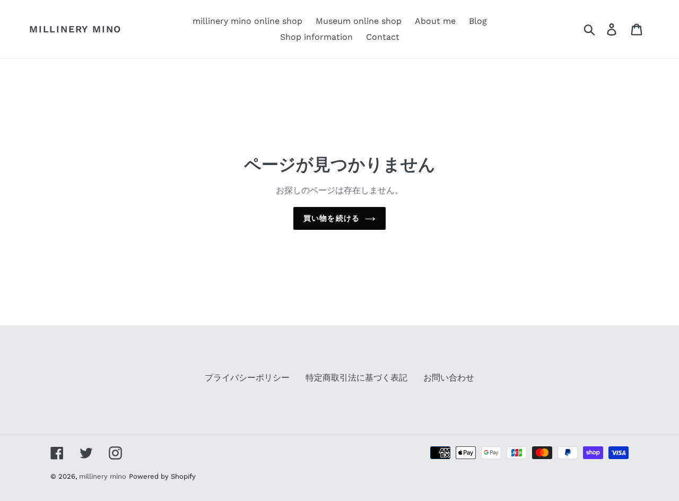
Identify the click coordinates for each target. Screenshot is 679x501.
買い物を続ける (331, 218)
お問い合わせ (448, 378)
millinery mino (75, 28)
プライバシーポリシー (247, 378)
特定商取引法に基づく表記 (356, 378)
